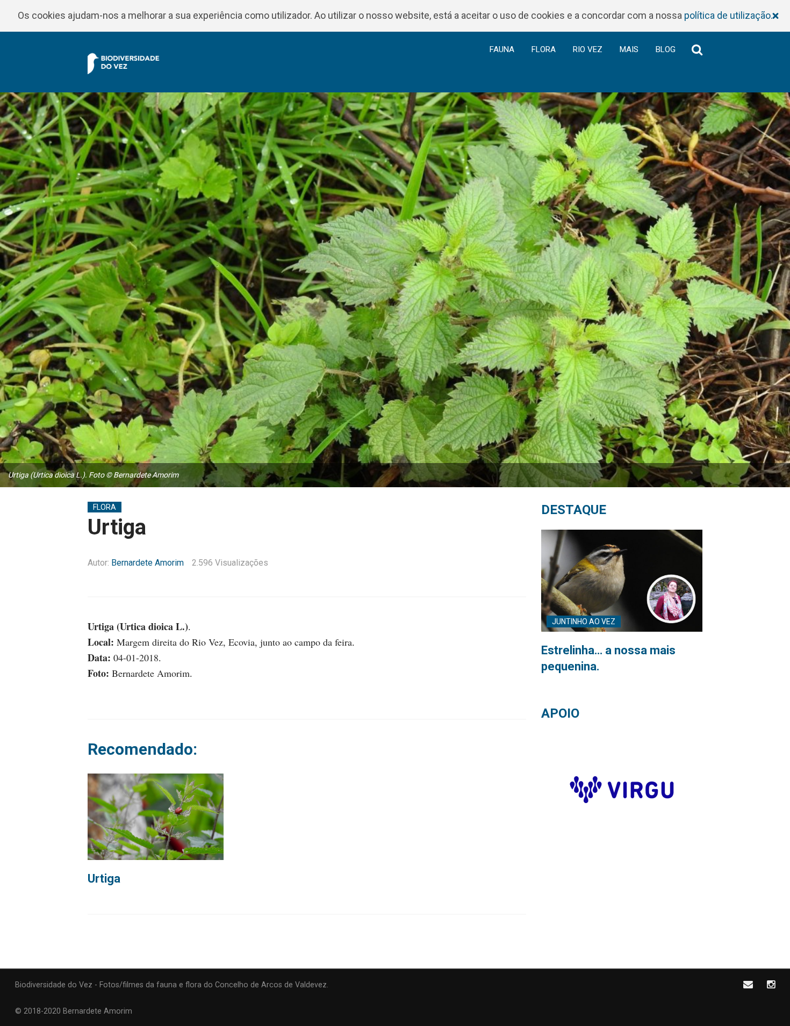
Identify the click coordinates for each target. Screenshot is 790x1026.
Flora (544, 49)
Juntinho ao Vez (583, 621)
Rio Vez (587, 49)
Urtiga (104, 878)
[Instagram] (771, 984)
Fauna (502, 49)
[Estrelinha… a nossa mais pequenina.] (621, 581)
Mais (629, 49)
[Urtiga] (156, 816)
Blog (666, 49)
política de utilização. (728, 15)
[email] (748, 984)
